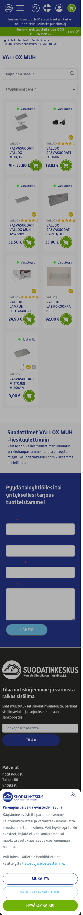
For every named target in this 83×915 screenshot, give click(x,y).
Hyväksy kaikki (40, 905)
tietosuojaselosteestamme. (43, 863)
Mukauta (40, 879)
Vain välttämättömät (40, 892)
